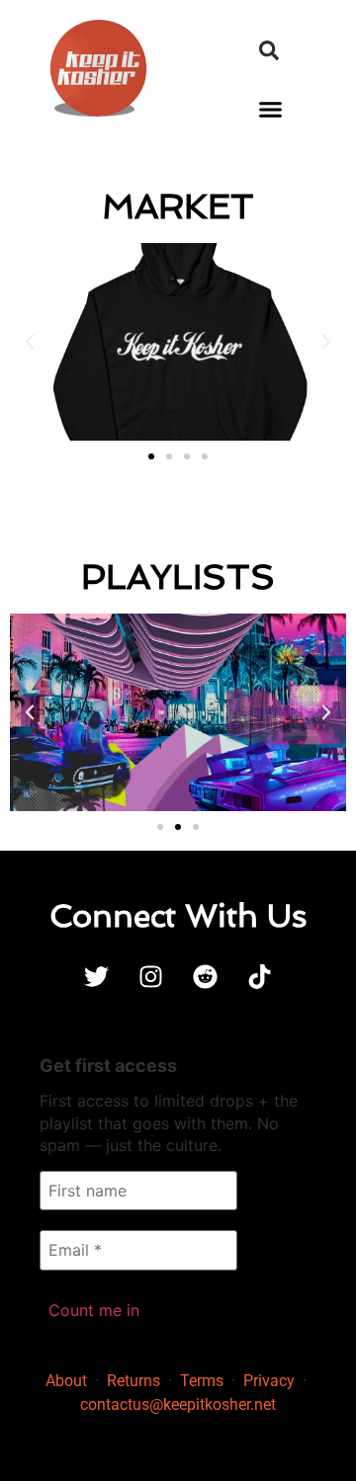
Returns (133, 1380)
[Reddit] (205, 976)
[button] (269, 50)
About (66, 1380)
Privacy (269, 1380)
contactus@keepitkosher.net (178, 1404)
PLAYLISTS (178, 576)
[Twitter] (97, 976)
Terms (201, 1380)
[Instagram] (151, 976)
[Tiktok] (260, 976)
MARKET (178, 206)
